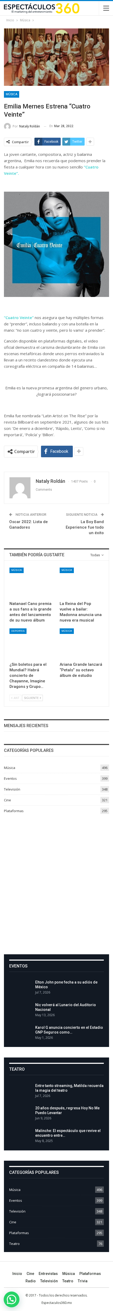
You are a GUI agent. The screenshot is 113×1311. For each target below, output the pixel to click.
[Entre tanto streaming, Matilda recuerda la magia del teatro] (20, 1091)
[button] (11, 1299)
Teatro (14, 1243)
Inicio (17, 1274)
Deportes (18, 630)
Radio (30, 1281)
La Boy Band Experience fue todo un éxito (85, 527)
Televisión (12, 789)
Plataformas (14, 810)
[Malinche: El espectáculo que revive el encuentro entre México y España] (20, 1136)
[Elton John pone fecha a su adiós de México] (20, 988)
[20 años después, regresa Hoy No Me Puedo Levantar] (20, 1114)
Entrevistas (48, 1274)
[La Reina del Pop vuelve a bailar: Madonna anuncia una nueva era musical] (82, 583)
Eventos (10, 778)
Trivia (83, 1281)
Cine (7, 800)
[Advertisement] (56, 882)
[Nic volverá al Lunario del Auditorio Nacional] (20, 1010)
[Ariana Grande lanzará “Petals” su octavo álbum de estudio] (82, 643)
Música (11, 94)
